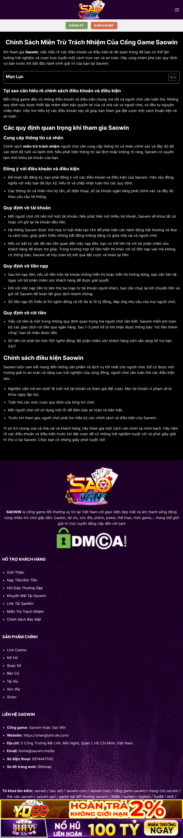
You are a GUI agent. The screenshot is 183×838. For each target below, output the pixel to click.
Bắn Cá (13, 673)
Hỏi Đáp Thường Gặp (25, 588)
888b (115, 796)
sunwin (129, 796)
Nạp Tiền (14, 580)
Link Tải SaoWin (20, 603)
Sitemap (45, 766)
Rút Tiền (30, 580)
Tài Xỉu (12, 681)
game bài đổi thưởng (77, 796)
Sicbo (12, 697)
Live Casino (17, 650)
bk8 (170, 796)
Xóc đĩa (13, 689)
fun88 (159, 796)
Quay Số (14, 665)
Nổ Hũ (12, 657)
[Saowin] (91, 9)
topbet (144, 796)
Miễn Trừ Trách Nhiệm (25, 611)
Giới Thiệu (15, 572)
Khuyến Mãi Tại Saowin (26, 595)
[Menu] (177, 9)
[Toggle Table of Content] (170, 77)
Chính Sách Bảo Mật (24, 619)
